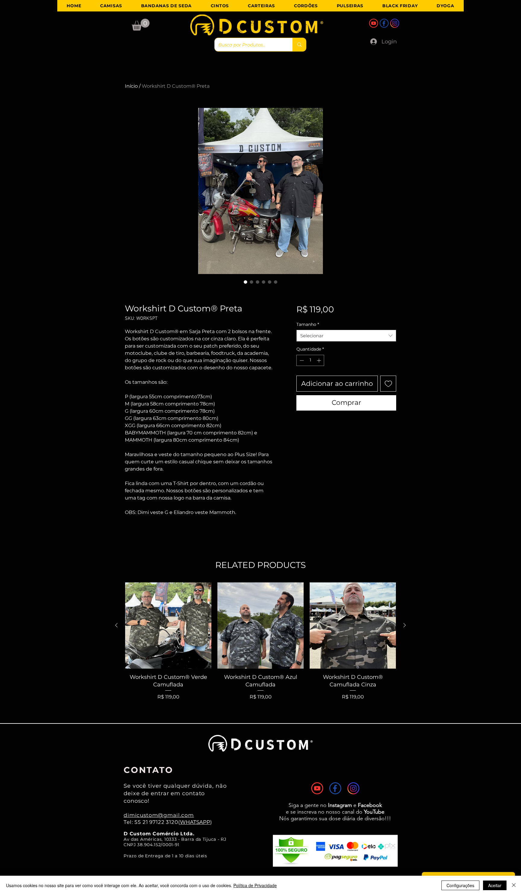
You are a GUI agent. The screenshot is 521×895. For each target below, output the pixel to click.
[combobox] (346, 336)
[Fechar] (513, 885)
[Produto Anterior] (116, 625)
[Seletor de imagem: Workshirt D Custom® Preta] (245, 282)
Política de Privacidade (255, 885)
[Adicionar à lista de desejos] (388, 384)
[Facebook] (384, 23)
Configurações (460, 885)
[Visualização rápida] (168, 625)
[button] (141, 24)
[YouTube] (373, 23)
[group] (260, 641)
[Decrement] (301, 360)
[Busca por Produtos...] (299, 44)
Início (131, 86)
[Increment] (319, 360)
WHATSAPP (195, 822)
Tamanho (307, 324)
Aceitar (494, 885)
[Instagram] (394, 23)
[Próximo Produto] (404, 625)
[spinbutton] (310, 360)
